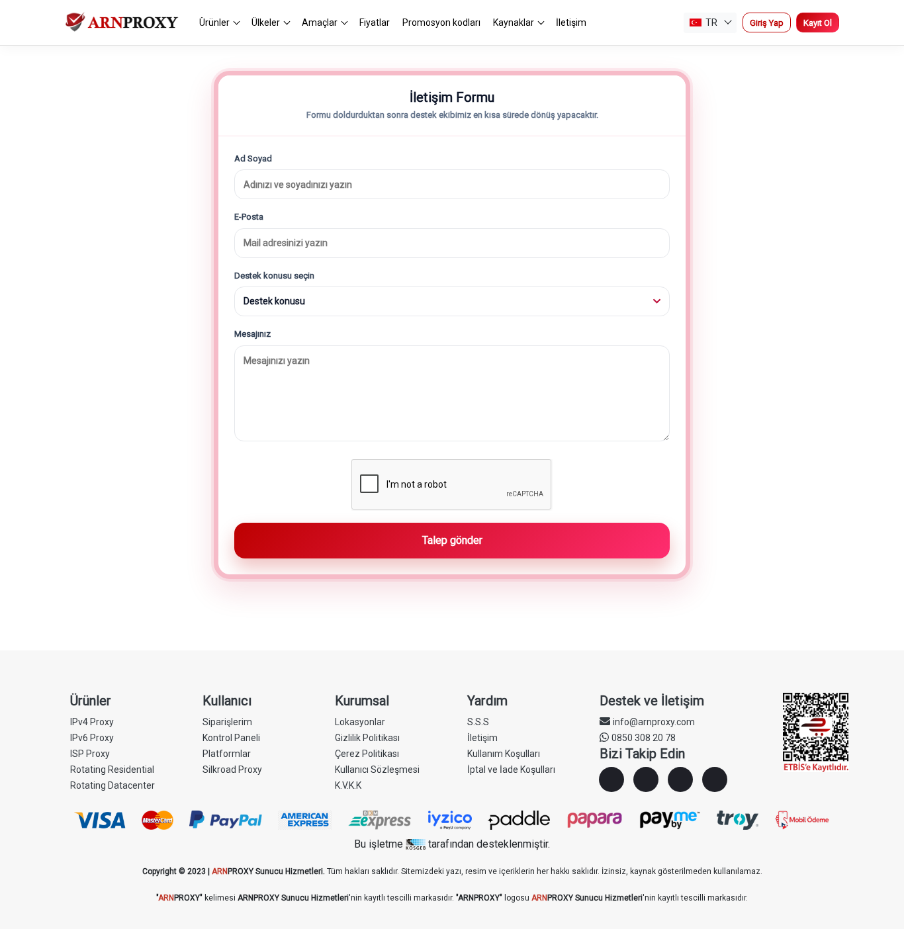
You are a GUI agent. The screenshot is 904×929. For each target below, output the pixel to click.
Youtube (714, 779)
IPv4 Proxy (92, 722)
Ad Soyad (253, 158)
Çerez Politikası (367, 753)
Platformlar (227, 753)
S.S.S (478, 722)
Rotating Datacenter (112, 785)
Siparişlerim (227, 722)
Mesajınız (252, 334)
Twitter (680, 779)
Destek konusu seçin (274, 276)
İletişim (571, 22)
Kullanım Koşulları (503, 753)
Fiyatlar (374, 22)
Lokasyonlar (360, 722)
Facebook (611, 779)
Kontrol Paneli (231, 737)
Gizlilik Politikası (367, 737)
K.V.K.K (348, 785)
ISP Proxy (90, 753)
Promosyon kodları (441, 22)
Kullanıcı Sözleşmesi (377, 769)
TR (711, 22)
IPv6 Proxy (92, 737)
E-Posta (248, 217)
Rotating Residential (112, 769)
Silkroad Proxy (232, 769)
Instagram (645, 779)
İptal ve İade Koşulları (511, 769)
